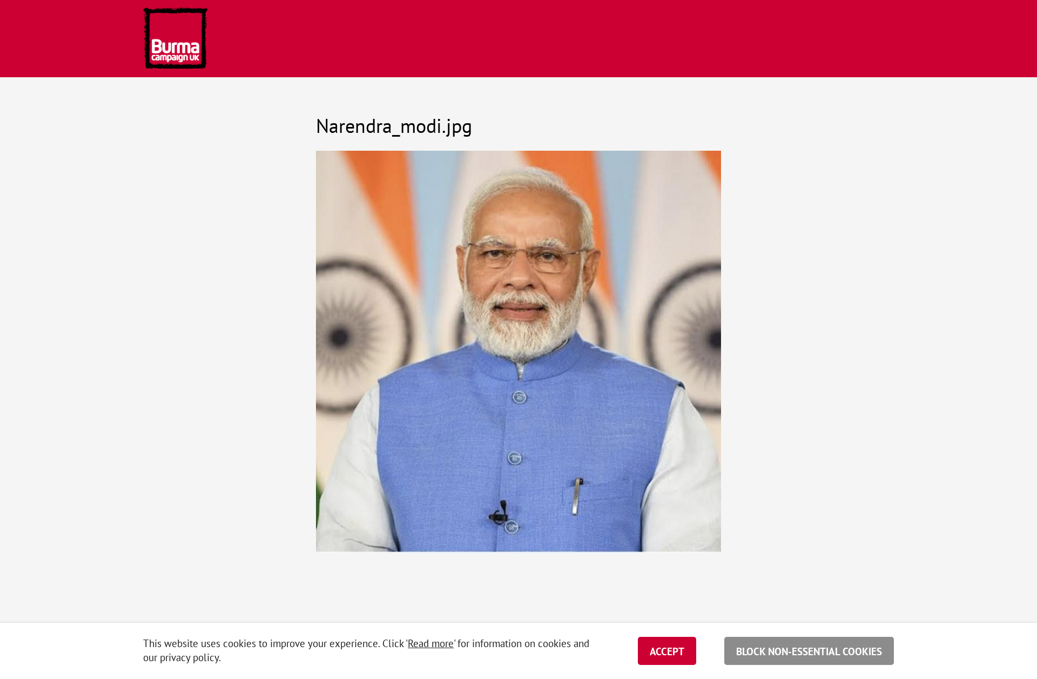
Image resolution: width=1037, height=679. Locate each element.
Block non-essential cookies (809, 651)
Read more (431, 643)
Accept (667, 651)
